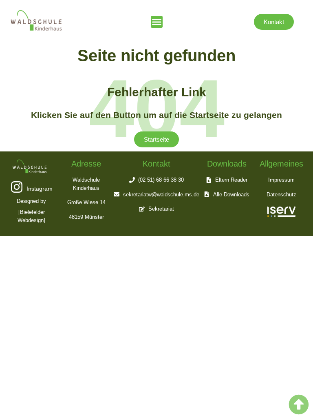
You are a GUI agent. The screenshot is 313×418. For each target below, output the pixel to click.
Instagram (39, 188)
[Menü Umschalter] (157, 22)
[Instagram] (16, 186)
